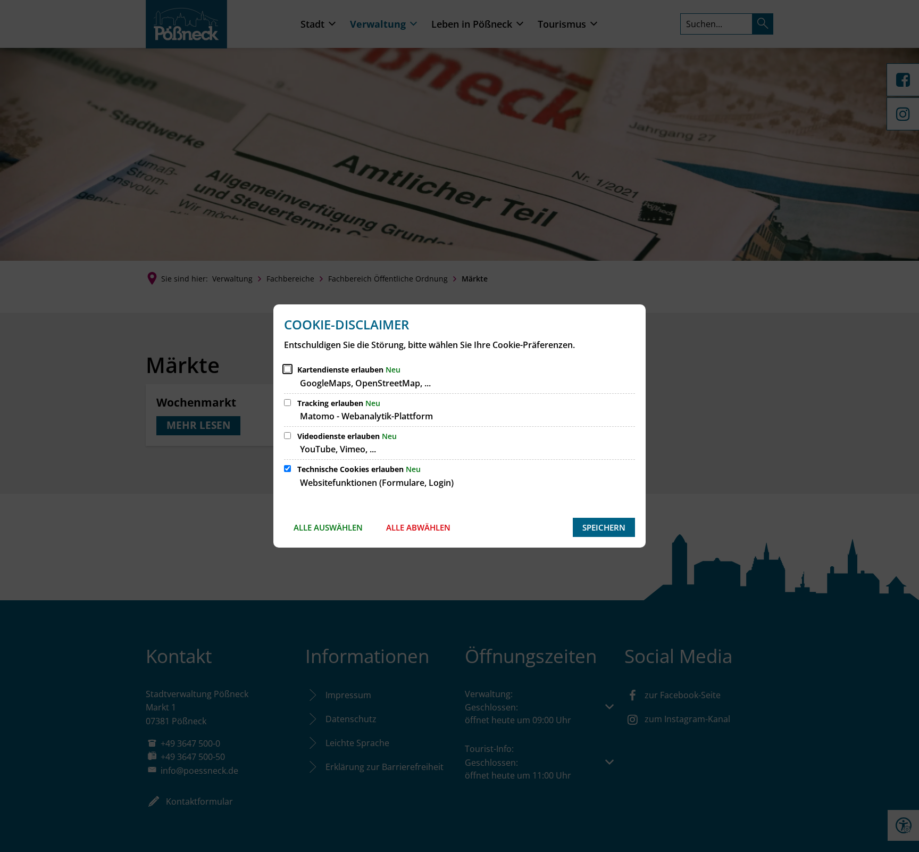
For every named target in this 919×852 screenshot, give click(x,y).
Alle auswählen (328, 527)
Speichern (603, 527)
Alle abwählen (418, 527)
